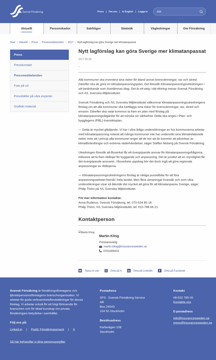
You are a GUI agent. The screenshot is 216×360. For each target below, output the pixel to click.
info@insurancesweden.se (191, 318)
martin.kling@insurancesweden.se (125, 246)
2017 (71, 42)
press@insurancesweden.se (192, 322)
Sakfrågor (93, 28)
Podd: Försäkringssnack (47, 329)
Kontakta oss (182, 302)
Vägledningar (160, 28)
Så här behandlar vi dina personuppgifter (37, 341)
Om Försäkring (194, 28)
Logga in (143, 11)
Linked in (16, 329)
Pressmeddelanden (53, 42)
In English (127, 11)
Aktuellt (26, 28)
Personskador (60, 28)
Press (100, 11)
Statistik (127, 28)
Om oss (113, 11)
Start (12, 42)
